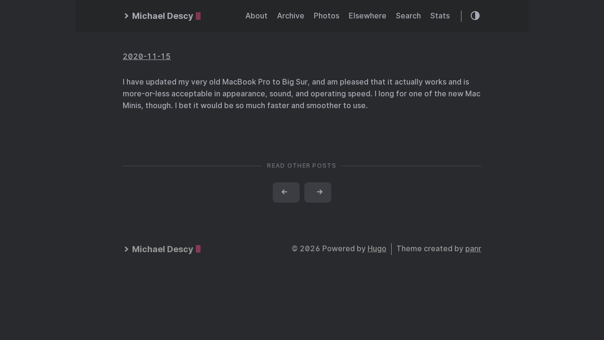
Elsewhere (367, 15)
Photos (326, 15)
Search (408, 15)
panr (473, 248)
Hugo (377, 248)
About (256, 15)
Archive (290, 15)
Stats (440, 15)
